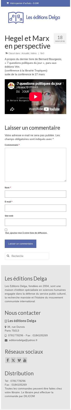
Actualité (25, 53)
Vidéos (33, 53)
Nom (8, 187)
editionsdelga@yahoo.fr (22, 340)
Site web (9, 216)
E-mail (8, 202)
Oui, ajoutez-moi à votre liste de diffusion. (26, 233)
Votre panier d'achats (24, 3)
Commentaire (12, 145)
